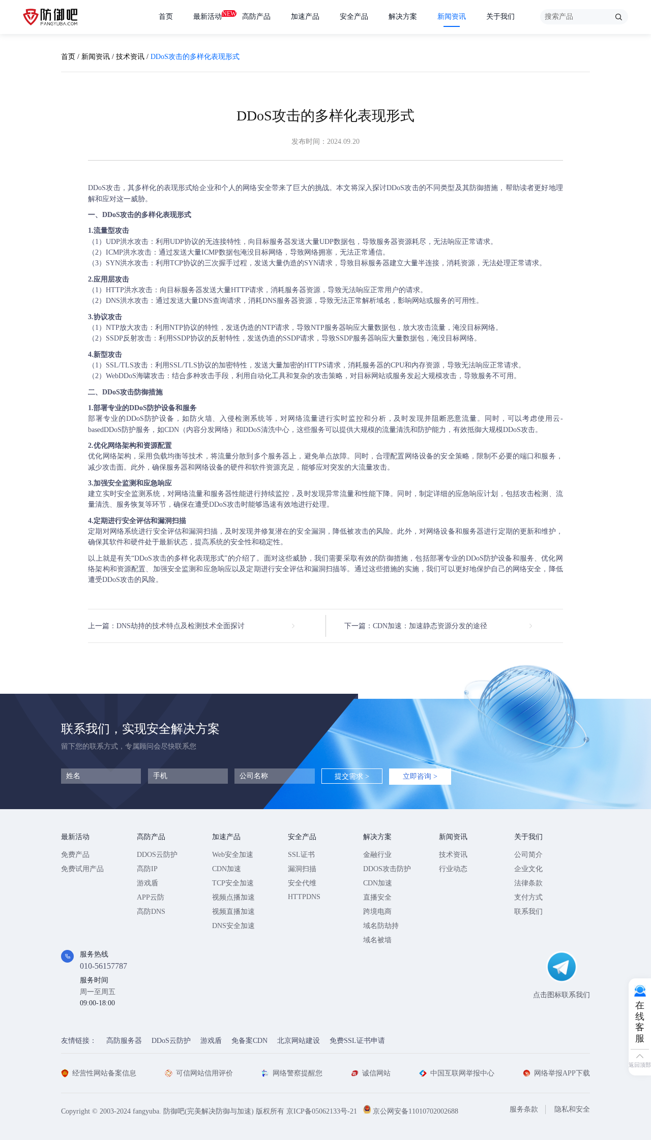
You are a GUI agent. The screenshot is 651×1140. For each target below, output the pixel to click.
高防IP (147, 869)
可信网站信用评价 (204, 1073)
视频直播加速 (233, 911)
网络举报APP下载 (562, 1073)
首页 (166, 16)
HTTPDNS (304, 897)
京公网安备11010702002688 (415, 1111)
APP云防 (150, 897)
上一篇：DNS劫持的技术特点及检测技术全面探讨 (166, 626)
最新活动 (207, 15)
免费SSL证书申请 (357, 1040)
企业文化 (528, 869)
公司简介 (528, 854)
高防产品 (256, 16)
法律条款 (528, 883)
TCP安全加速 (233, 883)
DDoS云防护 (171, 1040)
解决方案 (403, 16)
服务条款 (524, 1109)
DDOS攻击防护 (387, 869)
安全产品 (354, 16)
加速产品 (305, 16)
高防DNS (151, 911)
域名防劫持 (381, 926)
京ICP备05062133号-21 (321, 1111)
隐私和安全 (572, 1109)
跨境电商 (377, 911)
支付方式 (528, 897)
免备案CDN (249, 1040)
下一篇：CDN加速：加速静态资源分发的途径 (415, 626)
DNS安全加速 (233, 926)
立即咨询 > (420, 776)
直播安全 (377, 897)
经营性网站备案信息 (104, 1073)
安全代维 (302, 883)
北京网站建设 (298, 1040)
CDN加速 (226, 869)
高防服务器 (124, 1040)
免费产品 (75, 854)
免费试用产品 (82, 869)
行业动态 (453, 869)
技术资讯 (130, 56)
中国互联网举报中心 (462, 1073)
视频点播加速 (233, 897)
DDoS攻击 (104, 188)
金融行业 (377, 854)
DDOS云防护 (157, 854)
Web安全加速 (232, 854)
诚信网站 (376, 1073)
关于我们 (500, 16)
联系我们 (528, 911)
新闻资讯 (451, 16)
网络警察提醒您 (297, 1073)
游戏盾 (147, 883)
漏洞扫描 (302, 869)
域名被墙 (377, 940)
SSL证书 (301, 854)
